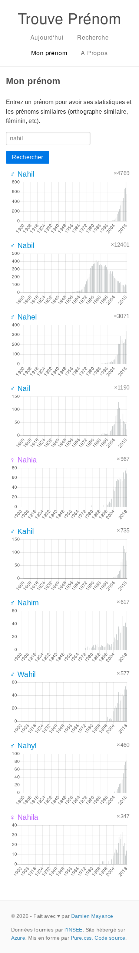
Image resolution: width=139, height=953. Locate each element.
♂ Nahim (24, 603)
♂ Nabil (22, 245)
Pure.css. (82, 938)
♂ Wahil (23, 674)
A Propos (94, 53)
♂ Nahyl (23, 746)
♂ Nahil (22, 174)
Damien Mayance (92, 916)
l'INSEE (73, 930)
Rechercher (27, 157)
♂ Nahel (23, 317)
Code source (110, 938)
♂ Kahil (22, 531)
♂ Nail (20, 388)
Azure (18, 938)
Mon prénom (49, 53)
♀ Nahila (24, 817)
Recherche (93, 37)
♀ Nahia (23, 460)
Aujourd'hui (47, 37)
